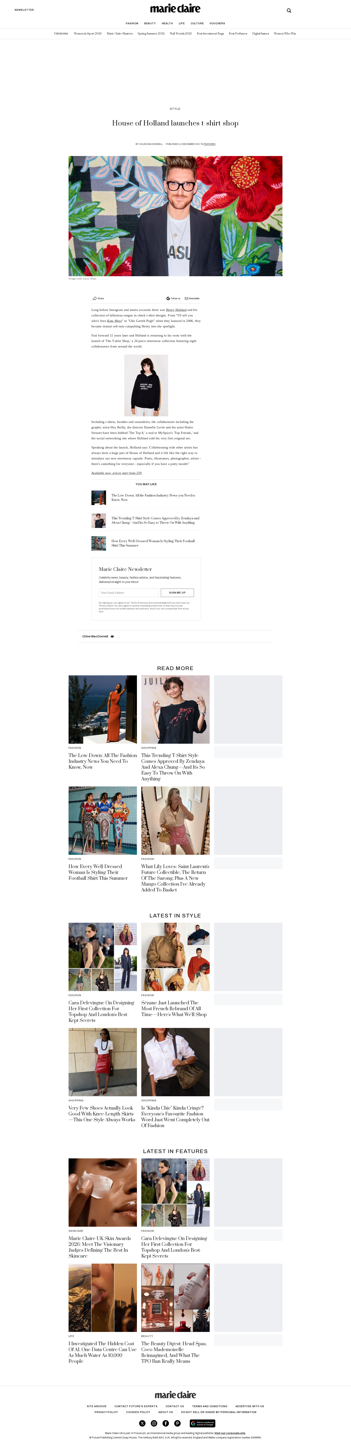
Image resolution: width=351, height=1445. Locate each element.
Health (167, 23)
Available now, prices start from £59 (116, 473)
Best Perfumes (238, 33)
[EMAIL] (112, 636)
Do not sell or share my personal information (218, 1412)
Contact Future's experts (135, 1406)
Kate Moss (114, 321)
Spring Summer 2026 (151, 33)
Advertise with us (249, 1406)
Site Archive (97, 1406)
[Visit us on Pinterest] (177, 1423)
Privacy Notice (106, 605)
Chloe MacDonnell (151, 144)
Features (210, 144)
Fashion (132, 23)
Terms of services (139, 603)
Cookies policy (138, 1412)
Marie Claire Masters (120, 33)
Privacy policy (106, 1412)
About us (165, 1412)
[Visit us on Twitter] (142, 1423)
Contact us (175, 1406)
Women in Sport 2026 (88, 33)
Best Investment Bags (210, 33)
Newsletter (194, 298)
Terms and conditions (209, 1406)
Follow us (175, 298)
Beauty (150, 23)
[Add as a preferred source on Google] (225, 1423)
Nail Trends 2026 (181, 33)
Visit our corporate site (229, 1433)
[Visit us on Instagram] (154, 1423)
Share (101, 298)
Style (175, 108)
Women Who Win (285, 33)
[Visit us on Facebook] (166, 1423)
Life (182, 23)
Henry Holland (176, 310)
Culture (197, 23)
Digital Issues (260, 33)
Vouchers (217, 23)
